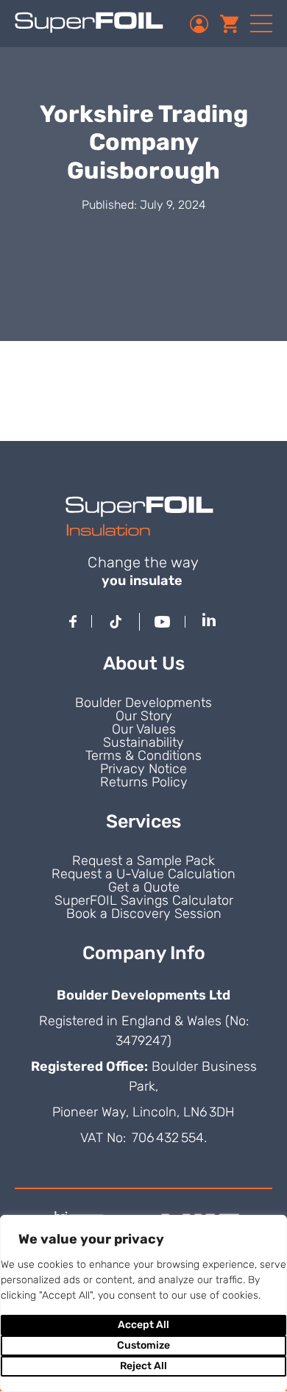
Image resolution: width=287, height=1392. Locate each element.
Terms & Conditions (143, 755)
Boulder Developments (143, 703)
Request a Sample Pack (143, 861)
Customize (143, 1345)
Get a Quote (144, 887)
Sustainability (143, 742)
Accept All (143, 1325)
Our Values (144, 729)
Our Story (144, 716)
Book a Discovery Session (144, 913)
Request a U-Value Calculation (143, 874)
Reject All (143, 1366)
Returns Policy (144, 782)
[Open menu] (261, 23)
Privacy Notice (143, 769)
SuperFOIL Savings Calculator (143, 900)
